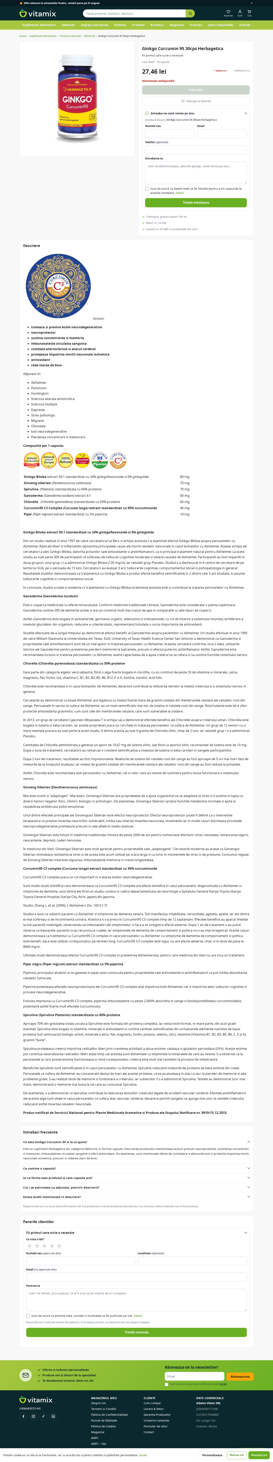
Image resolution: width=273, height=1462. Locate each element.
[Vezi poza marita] (77, 99)
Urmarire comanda (156, 1420)
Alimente (68, 25)
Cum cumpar (152, 1403)
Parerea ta (33, 1286)
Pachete (120, 25)
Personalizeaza (212, 1455)
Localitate (151, 1253)
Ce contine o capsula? (39, 1168)
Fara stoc (196, 90)
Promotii (138, 25)
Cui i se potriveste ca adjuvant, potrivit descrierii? (61, 1187)
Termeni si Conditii (103, 1409)
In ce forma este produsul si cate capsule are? (57, 1178)
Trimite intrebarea (196, 202)
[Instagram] (33, 1416)
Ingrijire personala (94, 25)
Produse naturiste (70, 36)
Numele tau (153, 126)
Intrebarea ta (154, 158)
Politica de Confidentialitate (109, 1415)
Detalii (179, 193)
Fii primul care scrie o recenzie (162, 55)
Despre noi (98, 1403)
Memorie (89, 36)
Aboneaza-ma (240, 1376)
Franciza (196, 25)
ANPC (95, 1438)
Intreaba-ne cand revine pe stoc (172, 113)
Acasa (22, 36)
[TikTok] (43, 1416)
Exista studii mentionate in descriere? (52, 1197)
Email (200, 126)
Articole (244, 25)
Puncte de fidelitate (104, 1420)
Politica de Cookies (103, 1426)
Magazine (177, 25)
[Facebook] (23, 1416)
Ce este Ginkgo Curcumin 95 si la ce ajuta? (55, 1142)
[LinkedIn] (53, 1416)
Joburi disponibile (220, 25)
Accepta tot (259, 1455)
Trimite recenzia (136, 1332)
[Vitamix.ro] (37, 13)
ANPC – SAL (98, 1444)
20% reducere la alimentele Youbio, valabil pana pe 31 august (62, 3)
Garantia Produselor (157, 1415)
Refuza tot (237, 1455)
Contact (149, 1432)
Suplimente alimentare (39, 25)
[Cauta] (190, 13)
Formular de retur (156, 1426)
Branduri (157, 25)
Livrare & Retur (154, 1409)
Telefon (156, 142)
